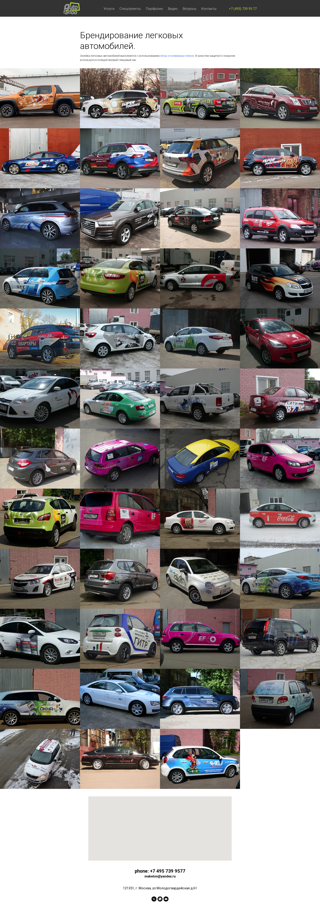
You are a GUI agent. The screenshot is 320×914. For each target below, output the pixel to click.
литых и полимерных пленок (177, 55)
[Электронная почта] (166, 898)
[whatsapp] (160, 898)
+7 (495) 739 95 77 (243, 9)
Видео (173, 9)
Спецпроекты (130, 9)
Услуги (109, 9)
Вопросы (189, 9)
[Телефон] (154, 898)
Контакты (208, 9)
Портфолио (154, 9)
